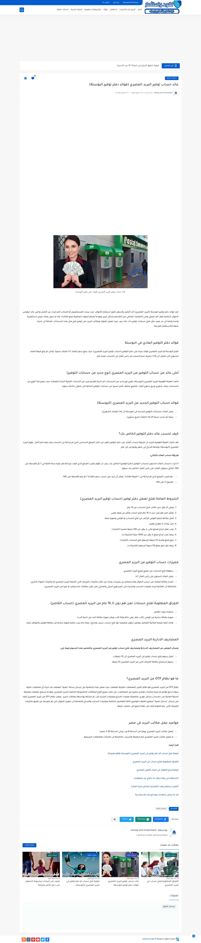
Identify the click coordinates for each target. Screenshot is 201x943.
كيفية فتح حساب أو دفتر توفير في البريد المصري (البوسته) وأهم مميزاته (143, 754)
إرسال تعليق (169, 906)
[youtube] (38, 940)
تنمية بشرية (76, 10)
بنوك (105, 10)
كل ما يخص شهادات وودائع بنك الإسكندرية (156, 795)
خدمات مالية (63, 10)
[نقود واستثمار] (163, 7)
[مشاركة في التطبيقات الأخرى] (114, 819)
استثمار (113, 10)
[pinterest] (33, 940)
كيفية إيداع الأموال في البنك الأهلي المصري (157, 770)
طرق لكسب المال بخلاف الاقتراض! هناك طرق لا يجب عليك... (130, 66)
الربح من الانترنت (127, 10)
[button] (161, 819)
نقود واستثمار (148, 939)
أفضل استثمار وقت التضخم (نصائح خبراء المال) (154, 787)
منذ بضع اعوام (171, 878)
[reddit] (24, 940)
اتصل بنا (105, 3)
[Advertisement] (100, 38)
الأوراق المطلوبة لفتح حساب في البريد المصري (155, 762)
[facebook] (47, 940)
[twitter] (43, 940)
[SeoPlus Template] (177, 939)
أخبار (140, 10)
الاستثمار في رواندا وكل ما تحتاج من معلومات (155, 778)
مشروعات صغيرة (92, 10)
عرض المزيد (29, 845)
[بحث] (22, 10)
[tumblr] (28, 940)
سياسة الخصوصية (130, 3)
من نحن (116, 3)
